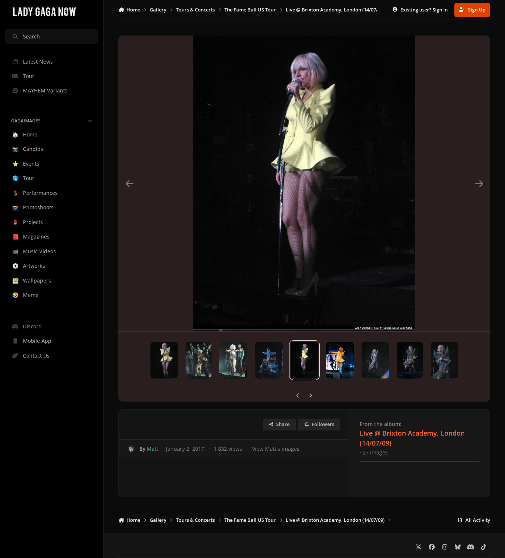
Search (31, 36)
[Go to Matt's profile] (131, 449)
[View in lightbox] (304, 183)
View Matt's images (275, 448)
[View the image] (164, 360)
